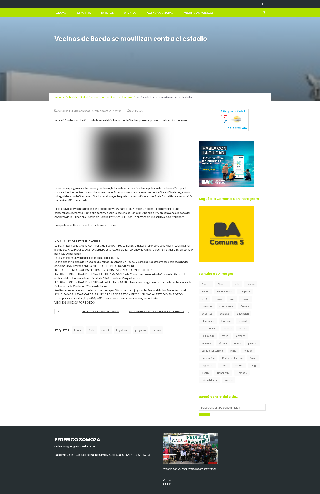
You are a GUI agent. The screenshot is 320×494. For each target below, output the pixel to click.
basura (251, 284)
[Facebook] (262, 4)
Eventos (107, 13)
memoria (240, 335)
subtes (239, 365)
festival (243, 321)
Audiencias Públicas (198, 13)
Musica (223, 343)
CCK (204, 298)
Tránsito (242, 372)
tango (253, 365)
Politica (248, 350)
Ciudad (61, 13)
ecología (224, 313)
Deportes (84, 13)
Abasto (206, 284)
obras (237, 343)
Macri (225, 335)
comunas (207, 306)
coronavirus (226, 306)
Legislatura (122, 330)
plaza (233, 350)
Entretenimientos (101, 110)
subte (224, 365)
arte (237, 284)
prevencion (208, 358)
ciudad (91, 330)
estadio (105, 330)
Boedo (78, 330)
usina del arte (209, 380)
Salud (253, 358)
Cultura (244, 306)
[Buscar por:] (232, 407)
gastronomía (209, 328)
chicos (218, 298)
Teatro (206, 372)
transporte (223, 372)
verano (229, 380)
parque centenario (212, 350)
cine (231, 298)
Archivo (130, 13)
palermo (252, 343)
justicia (228, 328)
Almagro (222, 284)
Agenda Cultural (160, 13)
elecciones (208, 321)
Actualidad (63, 110)
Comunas (84, 110)
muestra (206, 343)
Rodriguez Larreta (232, 358)
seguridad (207, 365)
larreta (243, 328)
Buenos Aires (224, 291)
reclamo (156, 330)
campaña (245, 291)
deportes (207, 313)
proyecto (140, 330)
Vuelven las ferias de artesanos (100, 311)
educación (243, 313)
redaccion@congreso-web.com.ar (74, 446)
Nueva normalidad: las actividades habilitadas (156, 311)
